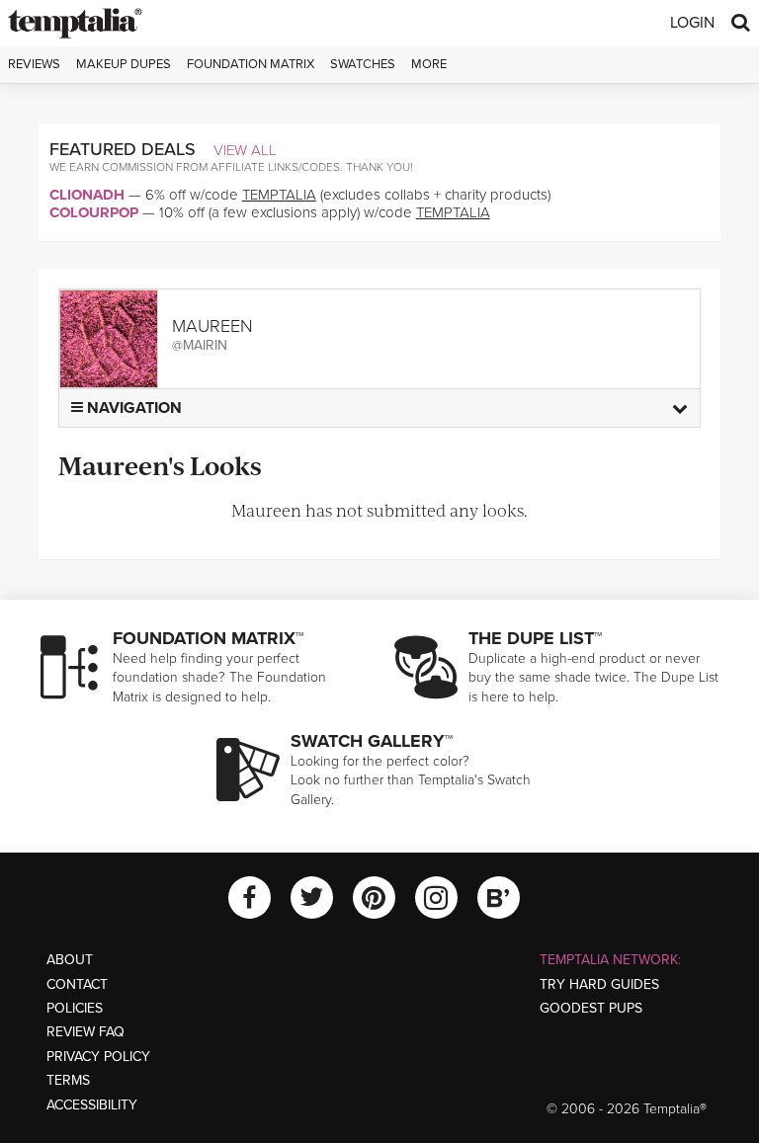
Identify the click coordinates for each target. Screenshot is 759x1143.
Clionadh (87, 195)
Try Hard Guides (599, 984)
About (69, 959)
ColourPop (93, 212)
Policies (74, 1008)
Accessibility (91, 1105)
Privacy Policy (98, 1056)
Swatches (362, 64)
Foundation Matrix (250, 64)
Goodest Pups (591, 1008)
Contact (77, 984)
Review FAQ (85, 1031)
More (429, 64)
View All (245, 150)
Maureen (212, 326)
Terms (68, 1080)
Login (692, 23)
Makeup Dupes (123, 64)
